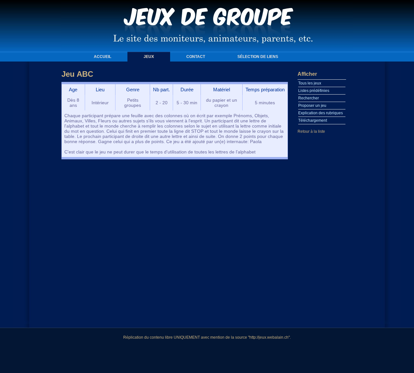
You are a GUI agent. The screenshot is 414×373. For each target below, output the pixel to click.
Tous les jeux (309, 83)
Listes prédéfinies (313, 90)
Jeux (149, 56)
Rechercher (308, 98)
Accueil (102, 56)
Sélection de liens (257, 56)
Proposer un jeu (312, 105)
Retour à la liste (311, 131)
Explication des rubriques (320, 113)
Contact (195, 56)
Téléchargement (312, 120)
